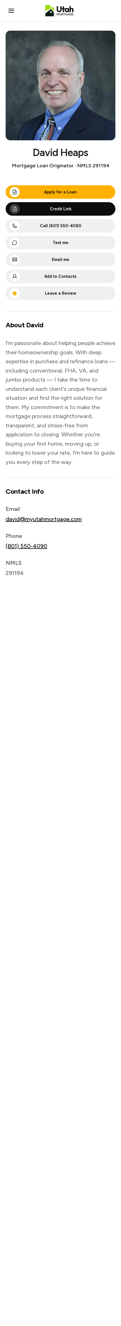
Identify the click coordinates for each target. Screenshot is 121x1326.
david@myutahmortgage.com (44, 519)
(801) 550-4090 (26, 546)
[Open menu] (11, 10)
